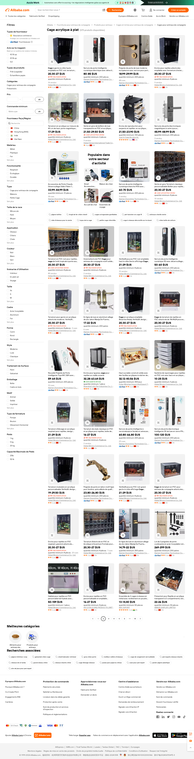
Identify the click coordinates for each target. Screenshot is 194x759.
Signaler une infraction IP (129, 707)
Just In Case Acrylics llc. (129, 137)
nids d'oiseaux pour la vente (61, 220)
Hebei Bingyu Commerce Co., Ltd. (62, 85)
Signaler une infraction (128, 712)
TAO (117, 747)
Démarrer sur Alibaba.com (167, 692)
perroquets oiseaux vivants (172, 657)
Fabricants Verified (88, 690)
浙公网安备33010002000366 (140, 755)
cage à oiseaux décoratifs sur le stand (137, 220)
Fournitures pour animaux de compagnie (73, 25)
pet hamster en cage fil (133, 214)
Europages (135, 747)
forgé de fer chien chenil (78, 214)
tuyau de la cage (86, 220)
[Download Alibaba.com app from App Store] (160, 735)
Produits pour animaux (103, 25)
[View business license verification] (121, 755)
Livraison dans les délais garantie (56, 697)
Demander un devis (89, 695)
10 (135, 619)
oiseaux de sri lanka (18, 663)
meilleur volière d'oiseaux (113, 657)
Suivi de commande (164, 697)
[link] (190, 734)
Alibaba (50, 25)
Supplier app (85, 735)
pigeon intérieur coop (19, 657)
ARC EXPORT (124, 607)
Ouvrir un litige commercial (130, 697)
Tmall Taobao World (84, 747)
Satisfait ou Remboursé (52, 692)
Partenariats (161, 707)
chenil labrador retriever (67, 657)
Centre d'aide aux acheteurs (130, 687)
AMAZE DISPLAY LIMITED (165, 607)
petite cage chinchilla (108, 220)
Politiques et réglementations (55, 714)
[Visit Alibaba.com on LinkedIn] (163, 716)
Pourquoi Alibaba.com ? (14, 687)
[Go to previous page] (92, 618)
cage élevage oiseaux (87, 663)
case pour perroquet (137, 663)
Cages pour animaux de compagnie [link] (171, 25)
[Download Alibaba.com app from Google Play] (180, 735)
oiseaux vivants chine (63, 663)
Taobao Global (108, 747)
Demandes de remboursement (131, 702)
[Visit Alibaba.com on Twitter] (168, 716)
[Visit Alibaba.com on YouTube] (179, 716)
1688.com (70, 747)
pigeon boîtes (56, 214)
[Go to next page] (140, 618)
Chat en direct (124, 692)
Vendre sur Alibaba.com (166, 687)
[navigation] (25, 322)
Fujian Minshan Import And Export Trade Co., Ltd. (134, 384)
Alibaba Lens (17, 735)
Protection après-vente (52, 702)
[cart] (144, 10)
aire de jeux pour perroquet (21, 668)
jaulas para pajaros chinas (112, 663)
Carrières (9, 702)
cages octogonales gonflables (106, 214)
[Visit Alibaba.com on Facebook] (157, 716)
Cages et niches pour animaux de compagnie (134, 25)
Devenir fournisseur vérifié (167, 702)
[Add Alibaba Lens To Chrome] (42, 735)
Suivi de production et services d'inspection (55, 708)
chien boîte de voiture (167, 220)
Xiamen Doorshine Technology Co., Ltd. (99, 79)
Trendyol (125, 747)
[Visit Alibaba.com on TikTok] (184, 716)
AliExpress (59, 747)
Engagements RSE (12, 697)
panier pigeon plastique (161, 663)
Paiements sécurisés (51, 687)
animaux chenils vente (158, 214)
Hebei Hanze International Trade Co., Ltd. (99, 143)
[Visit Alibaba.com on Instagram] (173, 716)
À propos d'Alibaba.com (15, 681)
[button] (103, 10)
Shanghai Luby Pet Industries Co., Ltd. (99, 386)
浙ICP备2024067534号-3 (164, 755)
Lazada (97, 747)
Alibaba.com (144, 735)
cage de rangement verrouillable (142, 657)
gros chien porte (90, 657)
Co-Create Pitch (12, 692)
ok (39, 99)
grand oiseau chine (40, 663)
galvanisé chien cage (42, 657)
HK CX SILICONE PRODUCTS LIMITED (99, 607)
